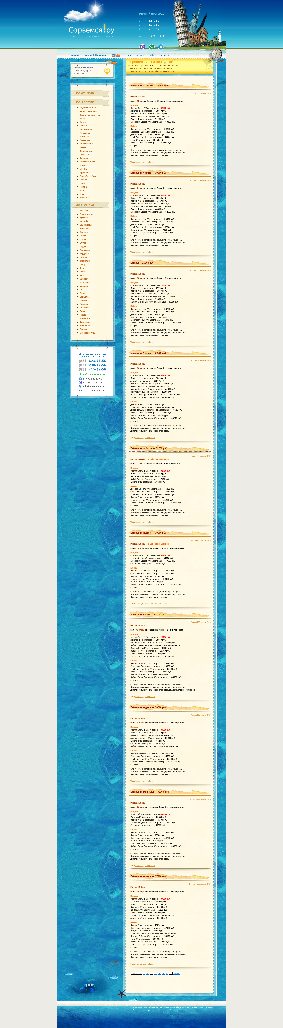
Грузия (83, 239)
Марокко (84, 286)
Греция (83, 236)
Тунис (82, 311)
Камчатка (84, 154)
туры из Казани (148, 162)
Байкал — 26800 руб (142, 262)
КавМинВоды (86, 144)
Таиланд (84, 304)
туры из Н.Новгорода (95, 55)
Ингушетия (85, 140)
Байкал (83, 126)
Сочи (82, 183)
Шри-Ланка (85, 326)
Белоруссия (86, 225)
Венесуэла (85, 228)
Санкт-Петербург (88, 176)
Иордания (84, 254)
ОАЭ (82, 290)
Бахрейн (84, 221)
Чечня (82, 194)
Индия (83, 246)
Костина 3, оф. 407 (83, 70)
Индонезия (85, 250)
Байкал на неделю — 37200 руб (148, 876)
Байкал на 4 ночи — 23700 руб (147, 614)
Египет (83, 243)
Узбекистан (85, 318)
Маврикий (84, 279)
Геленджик (85, 133)
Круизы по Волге (88, 108)
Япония (83, 329)
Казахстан (85, 261)
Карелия (84, 158)
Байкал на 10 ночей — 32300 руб (149, 85)
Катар (82, 264)
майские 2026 (148, 604)
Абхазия (84, 210)
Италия (83, 257)
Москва (83, 169)
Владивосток (86, 129)
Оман (82, 293)
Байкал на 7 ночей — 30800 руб (148, 172)
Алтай (83, 122)
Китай (82, 272)
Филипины (85, 322)
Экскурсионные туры (90, 115)
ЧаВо (151, 55)
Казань (83, 147)
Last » (176, 973)
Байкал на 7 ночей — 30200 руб (148, 353)
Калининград (86, 151)
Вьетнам (84, 232)
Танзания (84, 308)
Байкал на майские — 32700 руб (148, 448)
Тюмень (83, 187)
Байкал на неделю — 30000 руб (148, 707)
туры (128, 55)
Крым (82, 165)
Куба (82, 275)
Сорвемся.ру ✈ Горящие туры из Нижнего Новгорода (190, 1007)
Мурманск (84, 172)
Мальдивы (85, 282)
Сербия (83, 300)
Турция (83, 315)
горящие (74, 55)
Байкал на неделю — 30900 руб (148, 533)
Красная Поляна (87, 162)
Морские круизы (87, 333)
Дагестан (84, 136)
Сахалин (84, 180)
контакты (164, 55)
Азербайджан (86, 214)
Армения (84, 218)
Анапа (83, 118)
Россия (196, 93)
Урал (82, 190)
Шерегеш (84, 198)
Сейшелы (84, 297)
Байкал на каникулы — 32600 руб (149, 791)
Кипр (82, 268)
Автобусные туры (88, 111)
